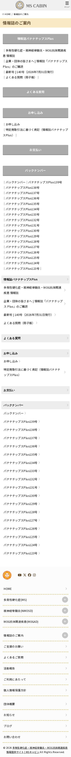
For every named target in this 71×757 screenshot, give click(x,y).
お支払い (35, 150)
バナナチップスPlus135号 (22, 204)
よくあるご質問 (13, 657)
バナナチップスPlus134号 (22, 209)
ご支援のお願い (13, 646)
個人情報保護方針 (15, 690)
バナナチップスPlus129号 (22, 236)
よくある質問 (35, 92)
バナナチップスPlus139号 (45, 182)
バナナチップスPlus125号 (22, 258)
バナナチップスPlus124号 (22, 263)
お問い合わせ (12, 737)
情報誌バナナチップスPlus (35, 38)
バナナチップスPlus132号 (22, 220)
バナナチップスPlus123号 (22, 268)
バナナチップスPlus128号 (22, 241)
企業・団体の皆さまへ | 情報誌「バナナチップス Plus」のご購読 (33, 303)
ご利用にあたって (15, 679)
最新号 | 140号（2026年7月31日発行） (30, 72)
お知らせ (9, 715)
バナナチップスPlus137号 (22, 193)
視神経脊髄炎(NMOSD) (18, 611)
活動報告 (9, 668)
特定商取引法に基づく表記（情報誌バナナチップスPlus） (32, 372)
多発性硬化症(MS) (15, 600)
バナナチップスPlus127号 (22, 247)
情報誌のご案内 (13, 635)
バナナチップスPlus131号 (22, 225)
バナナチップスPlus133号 (22, 214)
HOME (8, 589)
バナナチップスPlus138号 (22, 187)
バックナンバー (35, 170)
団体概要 (9, 704)
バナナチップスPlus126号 (22, 252)
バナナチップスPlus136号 (22, 198)
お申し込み (35, 112)
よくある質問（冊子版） (21, 77)
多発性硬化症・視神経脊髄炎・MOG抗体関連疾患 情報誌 (32, 290)
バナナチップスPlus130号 (22, 230)
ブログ (8, 726)
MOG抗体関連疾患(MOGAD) (21, 622)
